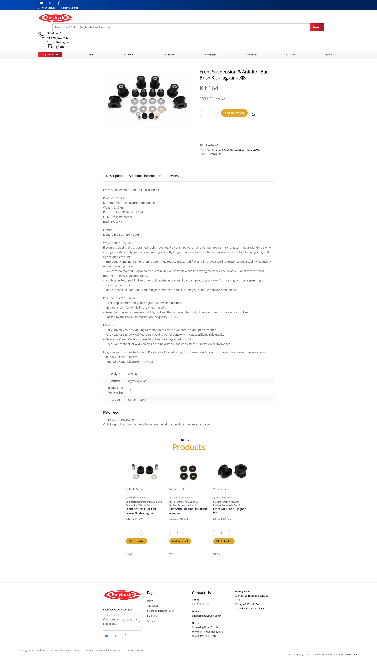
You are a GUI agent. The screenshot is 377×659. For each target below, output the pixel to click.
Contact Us (330, 54)
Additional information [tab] (145, 176)
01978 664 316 (200, 604)
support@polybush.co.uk (206, 616)
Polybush (215, 154)
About (130, 54)
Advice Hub (169, 54)
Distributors (210, 54)
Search (316, 27)
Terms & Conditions (315, 654)
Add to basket (234, 113)
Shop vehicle (47, 54)
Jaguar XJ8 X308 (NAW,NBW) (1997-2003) (235, 149)
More (292, 54)
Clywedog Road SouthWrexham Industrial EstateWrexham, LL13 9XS (207, 631)
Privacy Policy (296, 654)
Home (92, 54)
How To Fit (251, 54)
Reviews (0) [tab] (175, 176)
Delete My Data (349, 654)
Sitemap (151, 620)
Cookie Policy (333, 654)
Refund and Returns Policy (160, 610)
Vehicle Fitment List (138, 497)
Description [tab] (114, 176)
